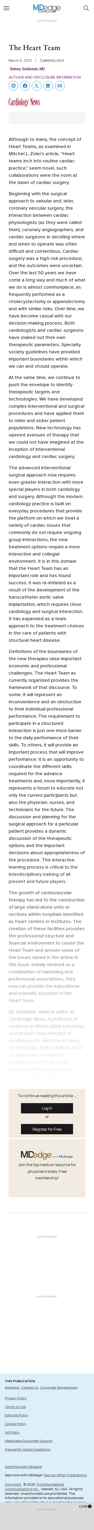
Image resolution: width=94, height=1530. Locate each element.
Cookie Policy (15, 1423)
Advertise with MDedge (23, 1466)
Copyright (13, 1484)
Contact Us (29, 1387)
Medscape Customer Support (29, 1440)
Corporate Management (58, 1387)
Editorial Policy (16, 1415)
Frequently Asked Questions (27, 1449)
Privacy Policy (16, 1398)
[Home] (47, 5)
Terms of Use (15, 1406)
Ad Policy (12, 1432)
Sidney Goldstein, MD (27, 69)
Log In (47, 1108)
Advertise (12, 1387)
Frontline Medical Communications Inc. (34, 1486)
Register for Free (47, 1129)
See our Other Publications (65, 1475)
